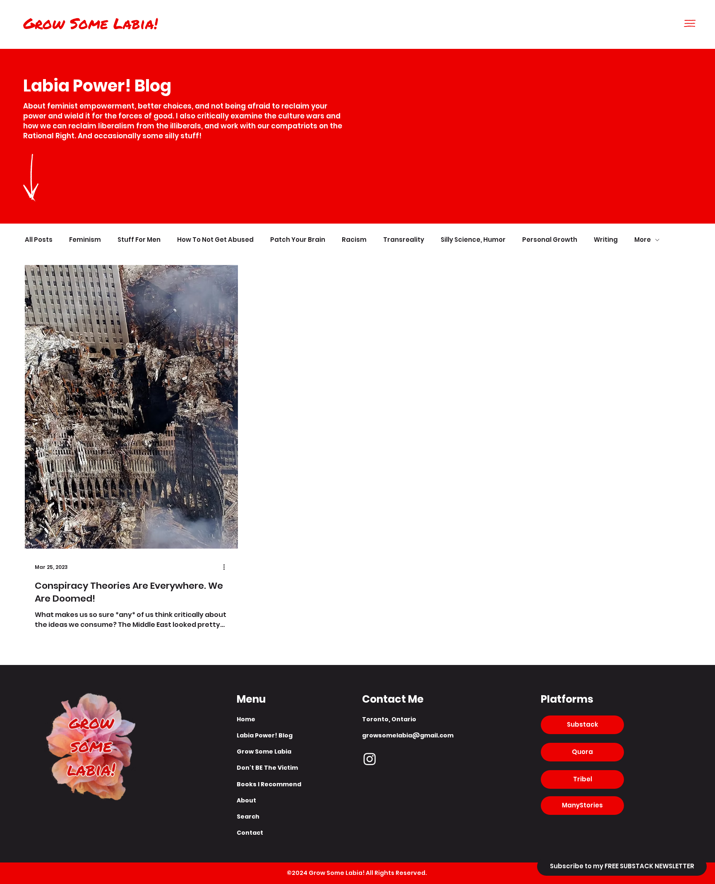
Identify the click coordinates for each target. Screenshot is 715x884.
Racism (354, 239)
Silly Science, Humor (473, 239)
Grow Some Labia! (90, 23)
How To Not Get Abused (215, 239)
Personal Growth (549, 239)
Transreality (403, 239)
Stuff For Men (139, 239)
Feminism (85, 239)
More (642, 239)
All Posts (39, 239)
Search (248, 816)
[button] (690, 23)
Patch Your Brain (297, 239)
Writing (606, 239)
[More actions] (227, 567)
